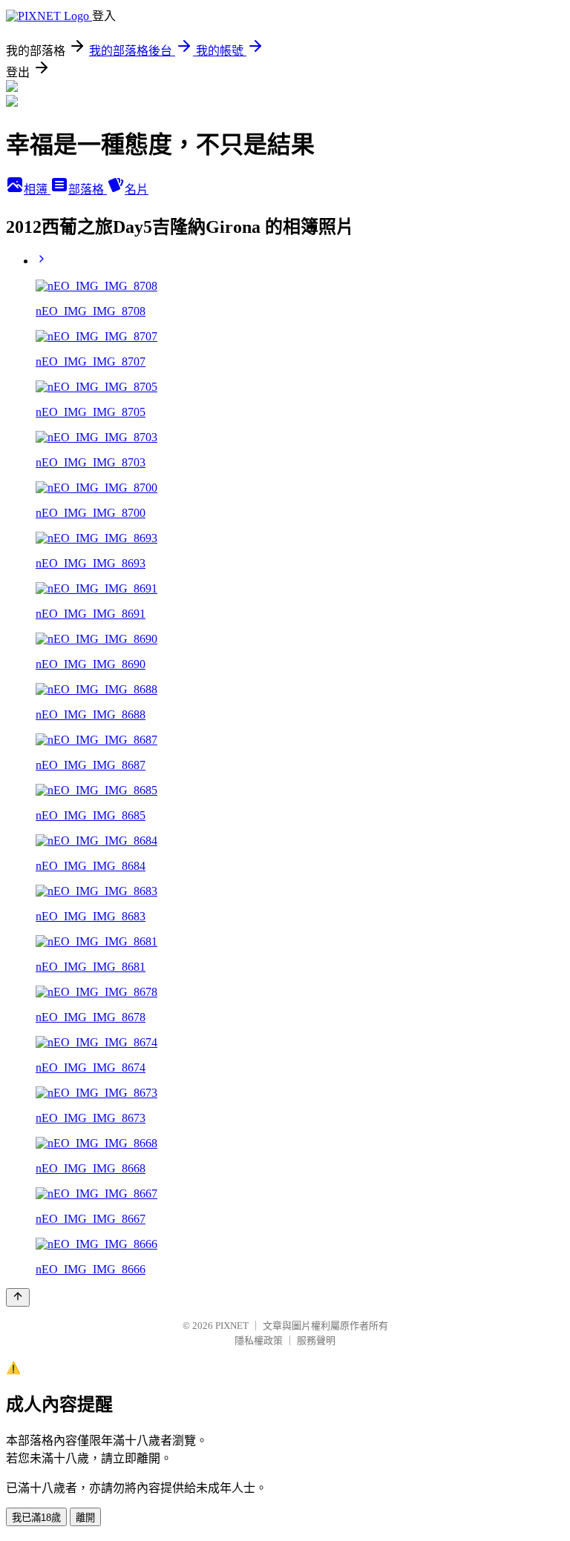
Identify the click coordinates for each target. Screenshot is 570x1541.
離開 (85, 1517)
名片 (136, 189)
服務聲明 (316, 1340)
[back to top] (18, 1297)
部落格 (87, 189)
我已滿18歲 (36, 1517)
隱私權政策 (259, 1340)
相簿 (37, 189)
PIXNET (232, 1325)
